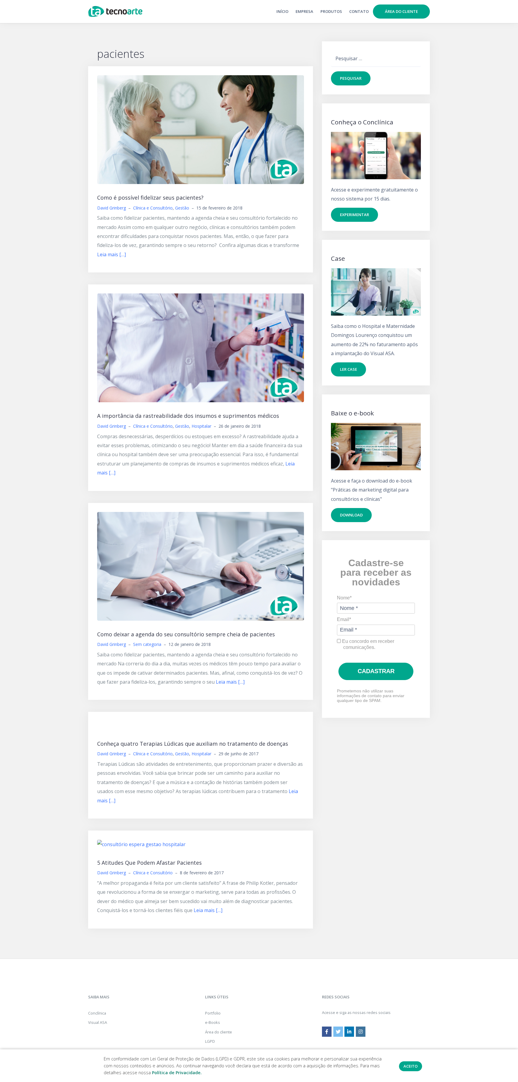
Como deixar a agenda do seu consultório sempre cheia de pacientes (186, 634)
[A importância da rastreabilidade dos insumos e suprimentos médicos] (200, 347)
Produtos (331, 11)
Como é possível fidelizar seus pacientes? (150, 197)
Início (282, 11)
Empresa (304, 11)
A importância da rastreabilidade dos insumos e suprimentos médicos (188, 415)
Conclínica (97, 1013)
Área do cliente (401, 11)
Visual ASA (97, 1022)
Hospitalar (201, 426)
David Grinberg (111, 208)
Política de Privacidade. (177, 1072)
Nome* (344, 597)
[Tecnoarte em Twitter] (338, 1032)
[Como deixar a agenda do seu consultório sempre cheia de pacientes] (200, 565)
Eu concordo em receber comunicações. (367, 644)
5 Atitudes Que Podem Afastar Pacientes (149, 862)
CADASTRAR (376, 671)
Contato (359, 11)
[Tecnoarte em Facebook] (327, 1032)
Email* (344, 619)
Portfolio (213, 1013)
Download (351, 515)
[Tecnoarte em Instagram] (360, 1032)
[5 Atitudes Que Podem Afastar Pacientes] (141, 844)
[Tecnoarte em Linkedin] (349, 1032)
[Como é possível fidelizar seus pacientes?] (200, 129)
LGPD (210, 1041)
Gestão (182, 208)
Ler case (348, 369)
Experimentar (354, 214)
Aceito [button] (410, 1066)
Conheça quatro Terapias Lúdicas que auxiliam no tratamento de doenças (192, 743)
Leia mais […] (111, 254)
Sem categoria (147, 644)
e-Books (212, 1022)
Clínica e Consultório (153, 208)
